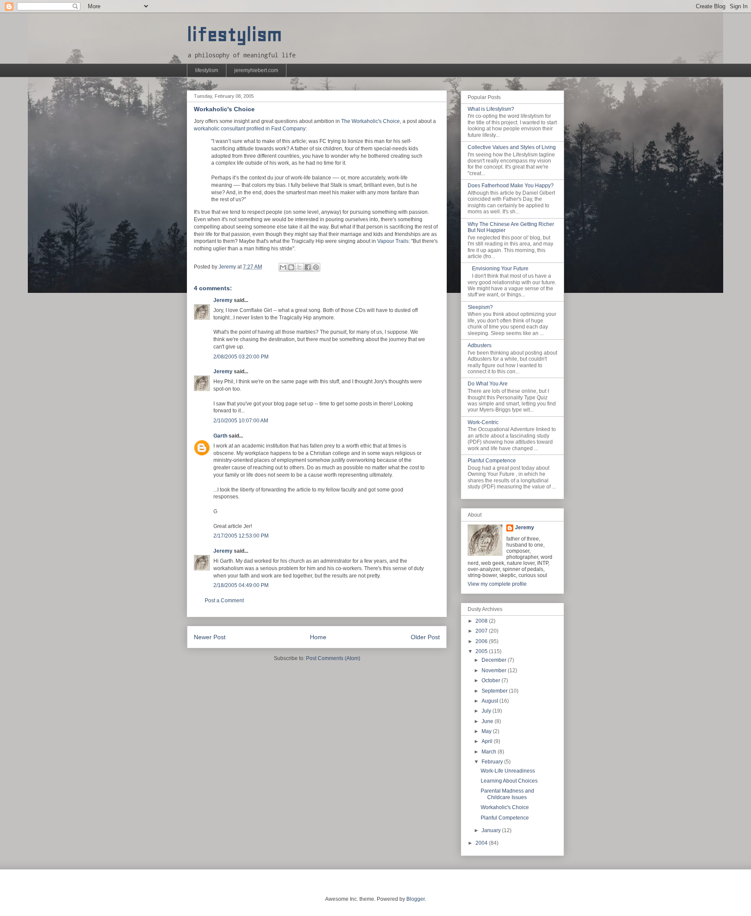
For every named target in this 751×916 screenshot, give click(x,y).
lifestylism (234, 34)
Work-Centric (483, 422)
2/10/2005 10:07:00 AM (240, 421)
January (492, 830)
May (487, 731)
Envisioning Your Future (500, 269)
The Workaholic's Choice (370, 121)
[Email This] (283, 267)
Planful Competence (492, 461)
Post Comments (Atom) (333, 658)
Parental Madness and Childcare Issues (507, 794)
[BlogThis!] (291, 267)
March (490, 752)
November (495, 670)
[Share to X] (299, 267)
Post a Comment (224, 600)
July (487, 711)
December (495, 660)
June (488, 721)
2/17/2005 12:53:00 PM (241, 536)
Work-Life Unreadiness (508, 771)
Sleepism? (480, 307)
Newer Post (210, 637)
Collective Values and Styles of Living (512, 147)
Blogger (415, 899)
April (488, 741)
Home (318, 637)
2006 (482, 641)
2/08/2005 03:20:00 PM (241, 357)
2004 (482, 843)
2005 (482, 651)
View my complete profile (497, 584)
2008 (482, 621)
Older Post (425, 637)
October (492, 680)
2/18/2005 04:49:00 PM (241, 585)
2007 (482, 631)
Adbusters (480, 345)
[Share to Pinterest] (316, 267)
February (493, 762)
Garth (220, 436)
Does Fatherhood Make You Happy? (511, 186)
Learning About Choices (509, 781)
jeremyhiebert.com (256, 70)
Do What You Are (488, 384)
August (490, 701)
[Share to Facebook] (307, 267)
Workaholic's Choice (505, 807)
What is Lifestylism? (491, 109)
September (495, 691)
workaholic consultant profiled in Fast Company (250, 129)
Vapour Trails (393, 241)
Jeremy (223, 300)
